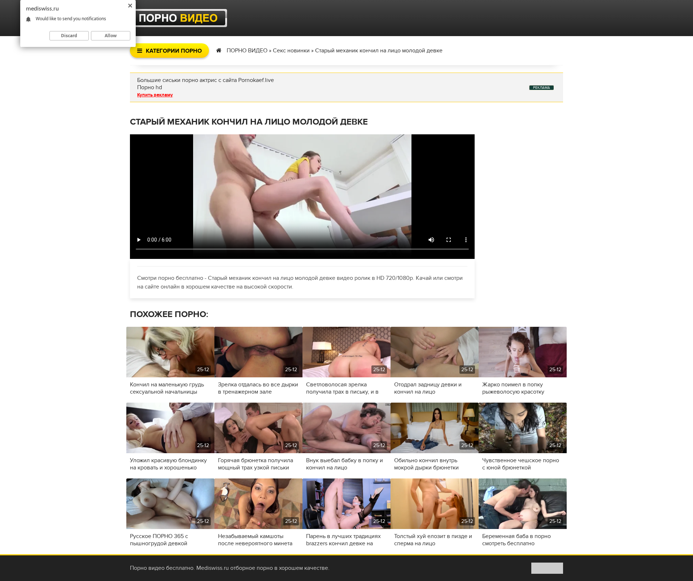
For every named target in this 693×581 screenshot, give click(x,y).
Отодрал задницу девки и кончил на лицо (428, 388)
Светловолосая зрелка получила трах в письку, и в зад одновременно (342, 388)
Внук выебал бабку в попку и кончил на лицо (344, 464)
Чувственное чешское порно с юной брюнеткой (520, 464)
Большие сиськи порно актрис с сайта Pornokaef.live (205, 80)
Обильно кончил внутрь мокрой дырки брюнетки (426, 464)
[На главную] (178, 18)
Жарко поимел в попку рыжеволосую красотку (513, 388)
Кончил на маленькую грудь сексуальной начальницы (167, 388)
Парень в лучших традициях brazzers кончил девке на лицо (343, 540)
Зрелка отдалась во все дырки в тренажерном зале (258, 388)
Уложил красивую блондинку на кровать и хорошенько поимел (168, 464)
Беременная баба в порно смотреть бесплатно (516, 540)
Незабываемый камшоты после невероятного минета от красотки (255, 540)
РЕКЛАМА (541, 88)
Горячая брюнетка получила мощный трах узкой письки (255, 464)
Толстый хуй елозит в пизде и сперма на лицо (433, 540)
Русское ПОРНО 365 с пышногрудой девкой (159, 540)
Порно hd (149, 87)
